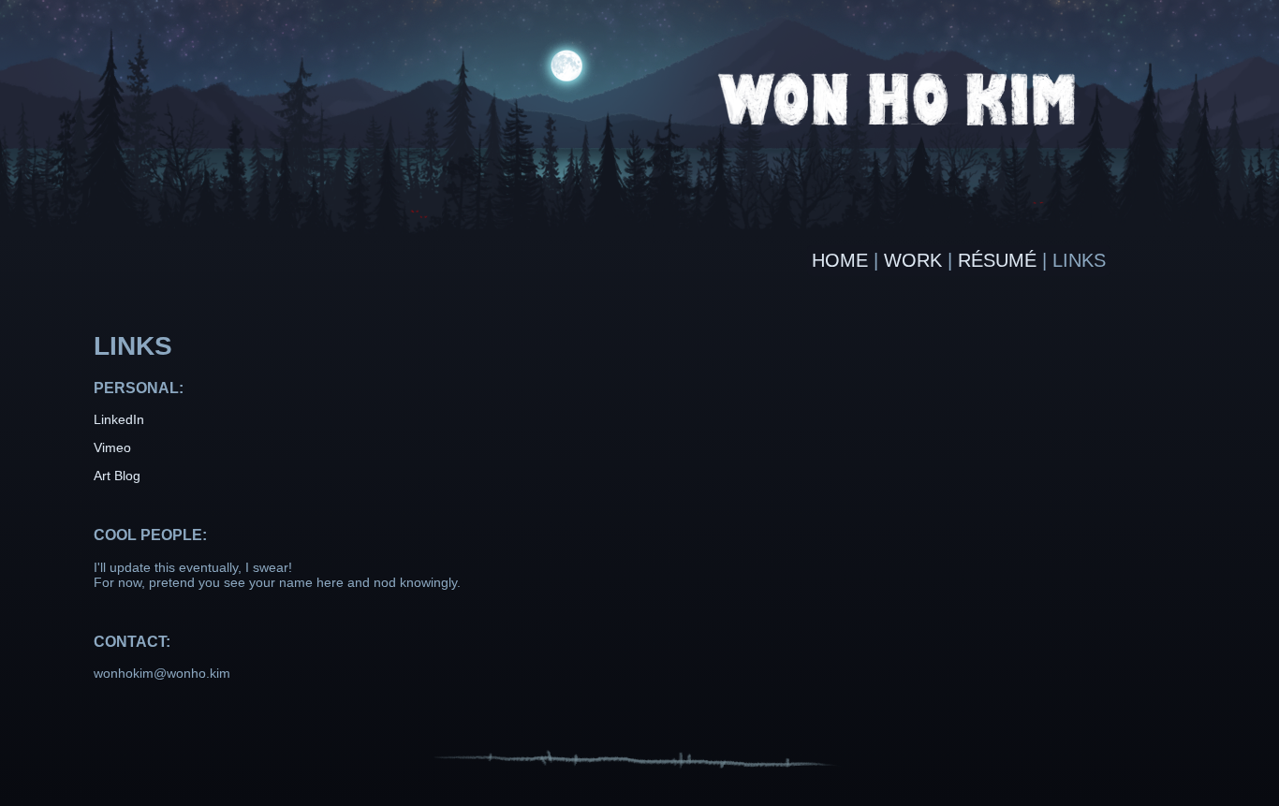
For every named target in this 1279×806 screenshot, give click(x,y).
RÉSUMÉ (997, 260)
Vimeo (112, 447)
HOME (840, 260)
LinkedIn (119, 419)
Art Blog (117, 475)
